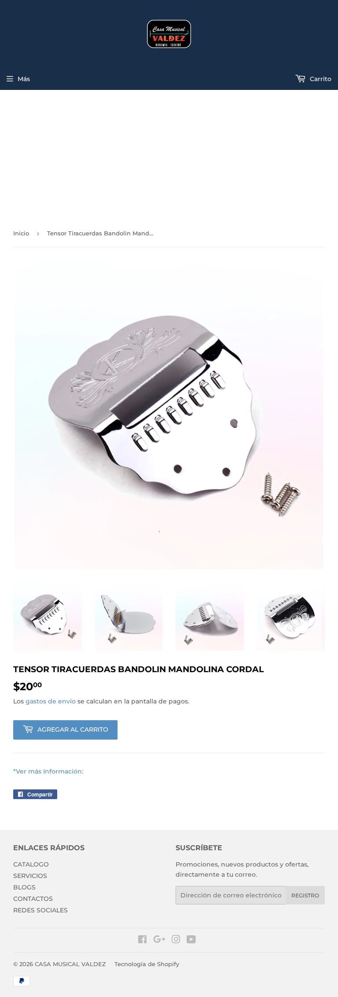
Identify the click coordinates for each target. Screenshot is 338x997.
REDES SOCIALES (40, 910)
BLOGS (24, 887)
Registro (305, 895)
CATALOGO (31, 864)
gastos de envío (51, 701)
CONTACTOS (33, 899)
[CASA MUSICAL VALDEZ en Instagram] (176, 941)
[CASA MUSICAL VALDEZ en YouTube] (191, 941)
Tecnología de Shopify (146, 963)
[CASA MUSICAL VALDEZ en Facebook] (142, 941)
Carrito (319, 79)
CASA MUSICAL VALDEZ (70, 963)
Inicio (21, 233)
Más (24, 79)
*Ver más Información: (48, 771)
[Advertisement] (169, 156)
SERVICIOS (30, 876)
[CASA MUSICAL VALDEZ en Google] (159, 941)
